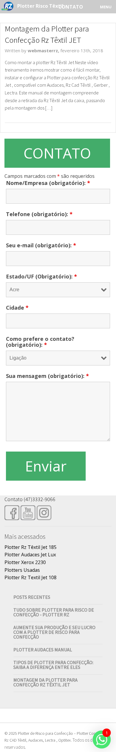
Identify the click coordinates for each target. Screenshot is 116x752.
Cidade (17, 308)
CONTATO (57, 153)
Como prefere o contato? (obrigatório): (40, 342)
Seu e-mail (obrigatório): (41, 245)
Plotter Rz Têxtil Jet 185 (30, 547)
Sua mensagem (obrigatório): (47, 376)
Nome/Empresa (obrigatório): (48, 183)
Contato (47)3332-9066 (29, 499)
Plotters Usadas (22, 570)
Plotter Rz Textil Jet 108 (30, 577)
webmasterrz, (44, 50)
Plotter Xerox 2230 (25, 562)
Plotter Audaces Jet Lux (30, 554)
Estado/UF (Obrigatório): (41, 276)
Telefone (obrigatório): (39, 214)
